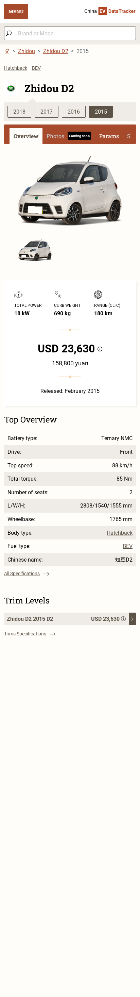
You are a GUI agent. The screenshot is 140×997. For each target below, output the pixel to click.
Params (109, 135)
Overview (26, 135)
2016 (74, 112)
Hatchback (15, 68)
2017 (46, 112)
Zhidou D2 (55, 51)
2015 (101, 112)
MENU (16, 11)
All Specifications (22, 573)
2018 (19, 112)
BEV (36, 68)
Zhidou (26, 51)
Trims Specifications (25, 633)
